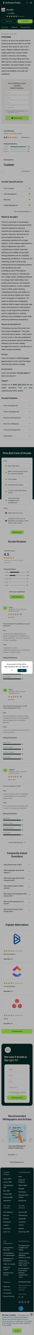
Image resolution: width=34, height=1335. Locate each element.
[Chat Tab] (17, 667)
